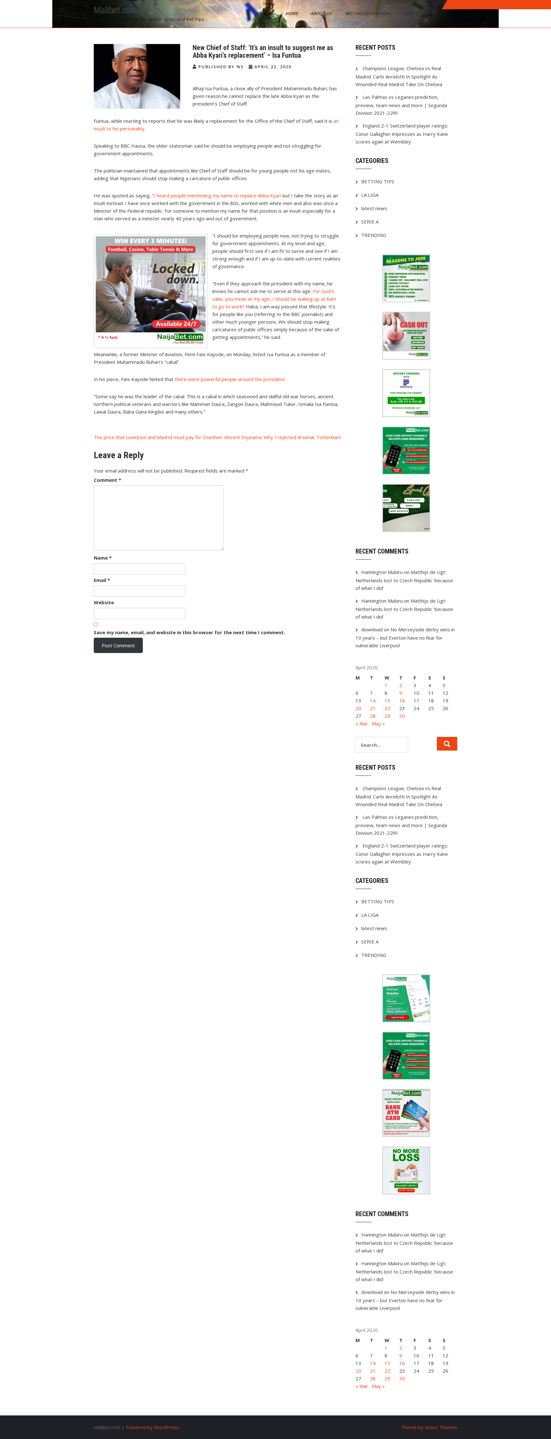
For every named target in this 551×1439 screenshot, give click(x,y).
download (372, 629)
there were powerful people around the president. (230, 379)
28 (373, 716)
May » (378, 723)
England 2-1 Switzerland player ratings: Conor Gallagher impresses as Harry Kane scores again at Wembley (402, 133)
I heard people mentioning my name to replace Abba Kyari (217, 195)
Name (103, 557)
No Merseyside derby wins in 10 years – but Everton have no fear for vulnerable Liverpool (405, 637)
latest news (374, 208)
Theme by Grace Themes (429, 1427)
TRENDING (373, 235)
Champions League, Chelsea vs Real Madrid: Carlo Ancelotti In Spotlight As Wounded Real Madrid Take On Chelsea (399, 76)
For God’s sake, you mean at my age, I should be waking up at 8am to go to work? (274, 299)
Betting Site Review (368, 13)
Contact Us (416, 13)
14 (373, 700)
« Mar (362, 723)
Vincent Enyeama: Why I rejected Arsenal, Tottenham (282, 437)
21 (373, 708)
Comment (107, 480)
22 (387, 708)
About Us (322, 13)
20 (358, 708)
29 (387, 716)
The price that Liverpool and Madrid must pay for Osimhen (158, 437)
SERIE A (369, 221)
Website (104, 602)
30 (402, 716)
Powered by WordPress (152, 1427)
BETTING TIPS (377, 181)
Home (292, 13)
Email (102, 580)
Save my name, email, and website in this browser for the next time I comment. (189, 632)
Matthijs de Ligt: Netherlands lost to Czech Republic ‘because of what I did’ (404, 580)
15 (387, 700)
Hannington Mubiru (382, 572)
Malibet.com (115, 10)
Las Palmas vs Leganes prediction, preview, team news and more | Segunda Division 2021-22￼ (401, 105)
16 (402, 700)
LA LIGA (369, 195)
